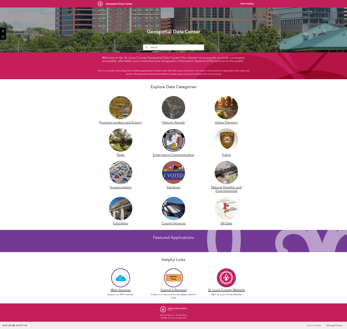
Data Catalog (247, 3)
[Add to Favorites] (3, 31)
